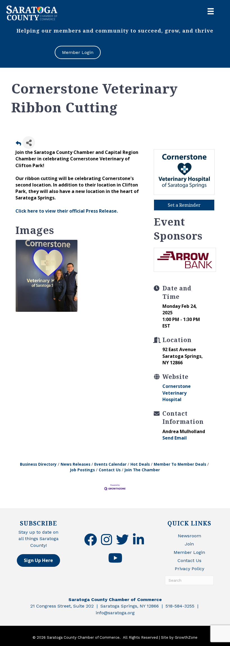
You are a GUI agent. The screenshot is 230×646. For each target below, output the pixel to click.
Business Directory (38, 464)
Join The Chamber (142, 469)
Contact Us (110, 469)
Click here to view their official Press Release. (66, 211)
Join (189, 544)
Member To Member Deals (180, 464)
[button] (38, 560)
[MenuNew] (210, 11)
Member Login (189, 552)
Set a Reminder (184, 205)
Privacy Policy (189, 568)
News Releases (75, 464)
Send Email (174, 438)
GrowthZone (186, 637)
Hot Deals (140, 464)
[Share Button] (28, 142)
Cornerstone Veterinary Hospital (176, 392)
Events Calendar (110, 464)
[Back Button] (18, 144)
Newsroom (189, 535)
